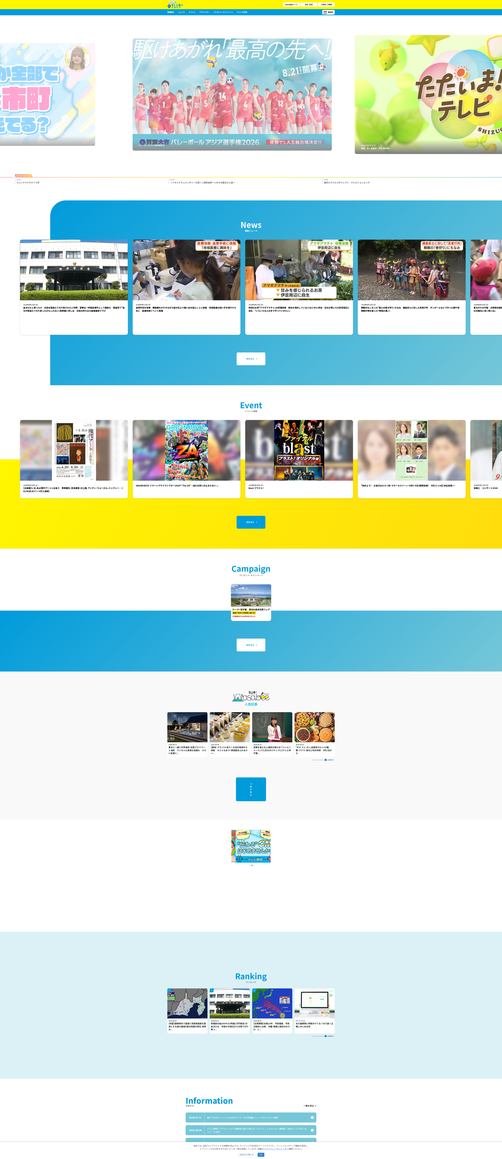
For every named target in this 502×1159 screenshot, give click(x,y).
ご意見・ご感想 (326, 4)
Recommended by (318, 760)
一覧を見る (308, 1105)
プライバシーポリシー (274, 1148)
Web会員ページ (291, 4)
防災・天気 (309, 4)
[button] (249, 865)
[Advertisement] (222, 893)
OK (261, 1155)
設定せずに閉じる (246, 1155)
